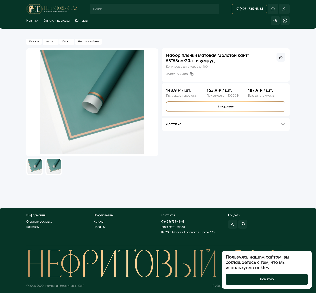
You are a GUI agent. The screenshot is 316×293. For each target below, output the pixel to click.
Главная (34, 41)
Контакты (81, 20)
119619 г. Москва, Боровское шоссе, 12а (188, 232)
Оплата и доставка (56, 20)
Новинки (32, 20)
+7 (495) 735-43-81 (172, 221)
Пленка (66, 41)
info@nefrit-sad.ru (173, 226)
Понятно (267, 279)
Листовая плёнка (88, 41)
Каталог (51, 41)
